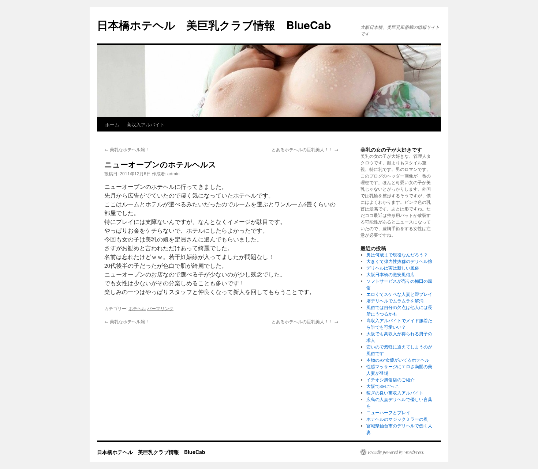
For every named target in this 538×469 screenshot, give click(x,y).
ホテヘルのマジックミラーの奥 (397, 419)
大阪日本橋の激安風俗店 (390, 274)
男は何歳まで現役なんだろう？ (397, 255)
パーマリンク (160, 308)
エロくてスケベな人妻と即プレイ (399, 294)
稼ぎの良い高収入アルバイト (394, 393)
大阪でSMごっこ (382, 386)
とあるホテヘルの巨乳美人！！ (305, 149)
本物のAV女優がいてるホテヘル (397, 360)
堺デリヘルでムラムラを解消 (394, 301)
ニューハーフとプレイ (388, 412)
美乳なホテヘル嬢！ (126, 149)
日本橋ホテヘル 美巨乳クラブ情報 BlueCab (214, 25)
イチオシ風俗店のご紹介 (390, 379)
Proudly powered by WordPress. (396, 452)
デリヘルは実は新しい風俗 (392, 268)
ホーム (112, 124)
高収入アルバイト (146, 124)
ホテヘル (137, 308)
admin (173, 173)
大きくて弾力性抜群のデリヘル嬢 (399, 261)
